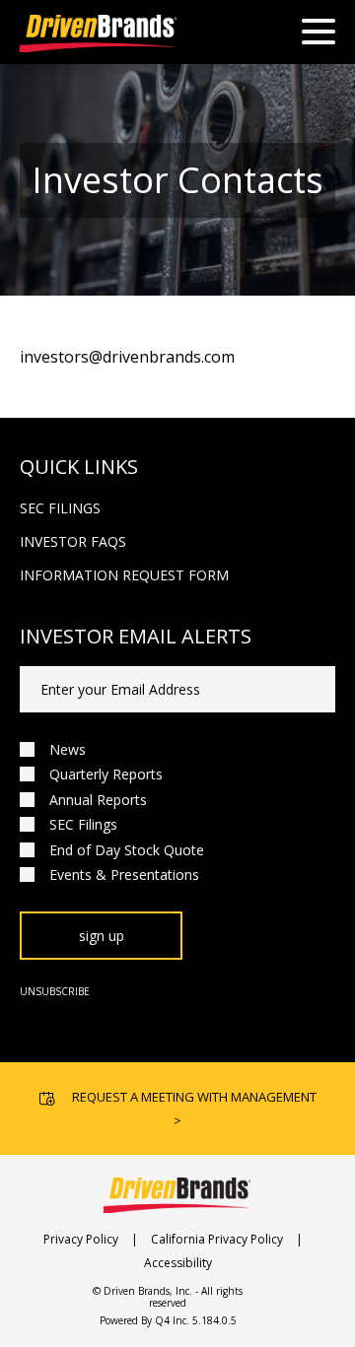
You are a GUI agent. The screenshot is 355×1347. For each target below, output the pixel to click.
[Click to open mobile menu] (318, 34)
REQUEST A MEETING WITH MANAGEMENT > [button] (194, 1108)
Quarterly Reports (106, 774)
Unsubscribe (55, 991)
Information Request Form (124, 575)
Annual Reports (98, 799)
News (67, 749)
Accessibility (178, 1262)
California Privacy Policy (217, 1239)
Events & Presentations (124, 874)
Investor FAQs (73, 541)
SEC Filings (60, 508)
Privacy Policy (80, 1239)
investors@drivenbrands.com (127, 357)
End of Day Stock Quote (126, 849)
